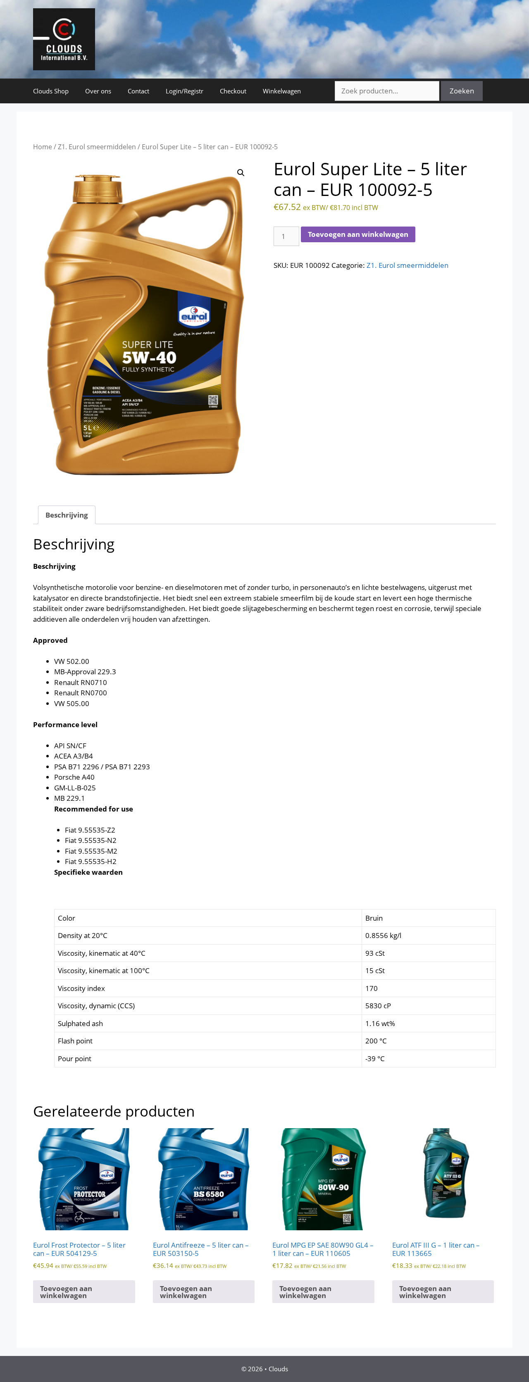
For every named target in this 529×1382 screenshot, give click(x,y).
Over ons (98, 91)
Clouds (278, 1369)
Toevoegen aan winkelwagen (358, 234)
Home (42, 146)
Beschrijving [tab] (66, 515)
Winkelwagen (282, 91)
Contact (138, 91)
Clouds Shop (51, 91)
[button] (241, 172)
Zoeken (462, 90)
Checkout (233, 91)
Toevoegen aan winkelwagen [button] (66, 1292)
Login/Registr (184, 91)
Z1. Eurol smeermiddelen (97, 146)
